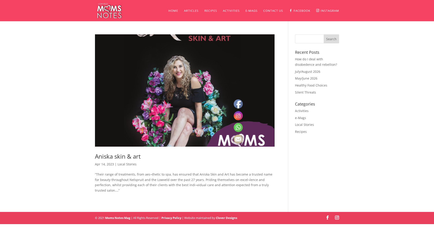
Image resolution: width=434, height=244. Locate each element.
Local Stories (127, 164)
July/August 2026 (307, 71)
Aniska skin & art (118, 156)
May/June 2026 (306, 78)
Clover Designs (226, 218)
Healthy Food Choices (311, 85)
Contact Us (273, 11)
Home (173, 11)
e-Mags (251, 11)
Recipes (210, 11)
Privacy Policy (171, 218)
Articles (191, 11)
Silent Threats (305, 92)
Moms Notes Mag (117, 218)
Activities (231, 11)
